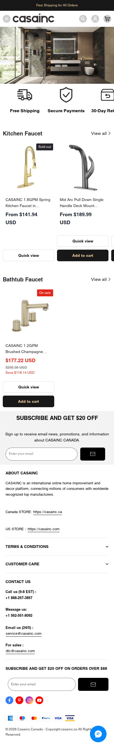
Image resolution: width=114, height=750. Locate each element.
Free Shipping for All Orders (57, 5)
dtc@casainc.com (20, 651)
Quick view (28, 255)
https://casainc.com (43, 529)
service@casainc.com (24, 633)
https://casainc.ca (47, 512)
